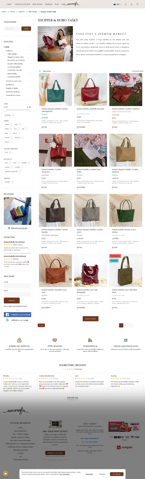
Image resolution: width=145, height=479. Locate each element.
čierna (17, 124)
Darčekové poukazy (13, 92)
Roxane (8, 167)
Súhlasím (117, 474)
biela (7, 133)
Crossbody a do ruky (15, 70)
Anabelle (25, 163)
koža (8, 152)
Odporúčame (47, 71)
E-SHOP (6, 47)
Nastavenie (89, 474)
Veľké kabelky (12, 54)
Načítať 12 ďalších (90, 319)
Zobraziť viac (72, 397)
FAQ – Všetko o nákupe (20, 434)
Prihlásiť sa (12, 301)
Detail (44, 127)
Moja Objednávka (20, 431)
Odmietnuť (102, 474)
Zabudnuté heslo (21, 306)
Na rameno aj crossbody (16, 60)
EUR (117, 4)
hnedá (8, 129)
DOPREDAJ (10, 85)
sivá (16, 129)
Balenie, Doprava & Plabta (20, 437)
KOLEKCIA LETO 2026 (14, 81)
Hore (42, 325)
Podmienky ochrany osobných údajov (20, 447)
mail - (90, 438)
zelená (8, 124)
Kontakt (20, 453)
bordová (19, 137)
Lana (16, 163)
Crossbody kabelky (14, 67)
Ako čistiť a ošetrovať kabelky (20, 440)
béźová (8, 142)
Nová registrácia (9, 306)
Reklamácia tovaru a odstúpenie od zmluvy (20, 444)
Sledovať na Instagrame (19, 228)
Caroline (18, 167)
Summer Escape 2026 (13, 171)
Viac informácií (65, 474)
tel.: (90, 442)
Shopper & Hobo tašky (15, 57)
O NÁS (20, 428)
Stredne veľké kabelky (15, 64)
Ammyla (9, 182)
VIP (20, 456)
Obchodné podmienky (20, 450)
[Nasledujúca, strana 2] (126, 325)
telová (16, 133)
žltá (24, 129)
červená (8, 137)
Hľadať (26, 29)
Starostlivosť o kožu (13, 95)
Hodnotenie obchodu (72, 365)
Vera (7, 163)
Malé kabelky (12, 74)
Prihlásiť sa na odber (55, 453)
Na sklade (9, 115)
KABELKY (9, 51)
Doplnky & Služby (12, 88)
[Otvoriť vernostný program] (5, 473)
